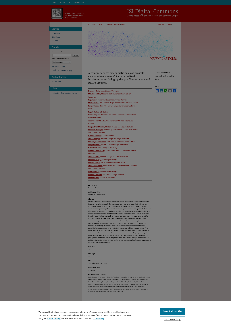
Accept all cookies (172, 311)
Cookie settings (54, 319)
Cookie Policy (98, 319)
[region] (115, 315)
